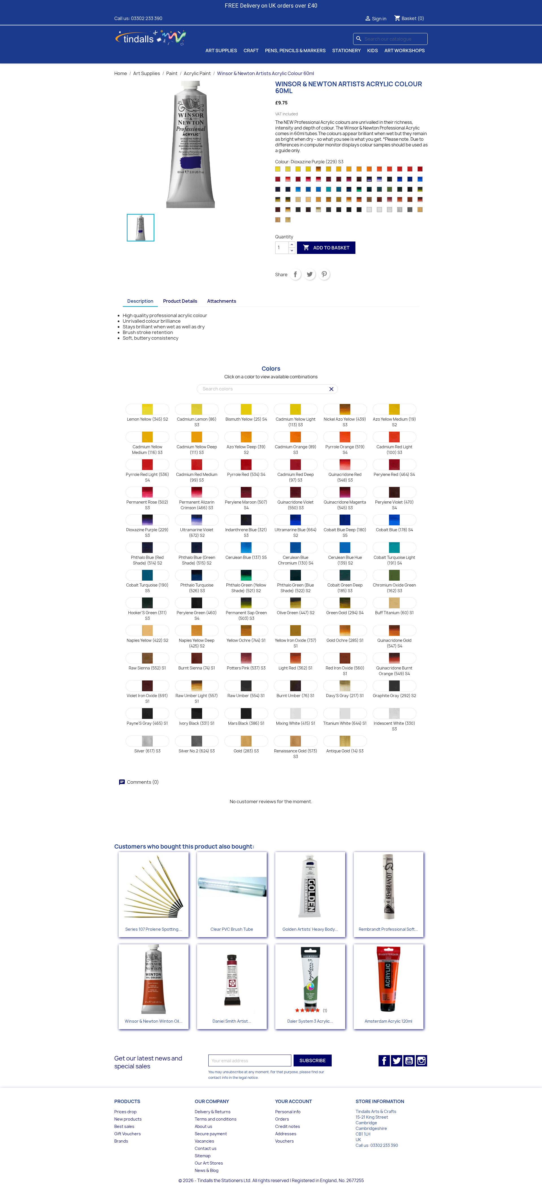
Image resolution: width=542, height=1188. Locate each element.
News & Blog (206, 1170)
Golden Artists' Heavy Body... (310, 929)
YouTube (409, 1060)
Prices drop (125, 1111)
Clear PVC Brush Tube (232, 929)
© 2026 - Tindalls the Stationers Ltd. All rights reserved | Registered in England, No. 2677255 (271, 1180)
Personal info (288, 1111)
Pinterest (324, 274)
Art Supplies (221, 50)
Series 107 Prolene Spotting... (153, 929)
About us (203, 1126)
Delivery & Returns (213, 1111)
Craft (251, 50)
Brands (121, 1141)
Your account (293, 1101)
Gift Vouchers (127, 1133)
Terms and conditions (216, 1119)
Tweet (309, 274)
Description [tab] (140, 301)
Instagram (421, 1060)
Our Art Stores (209, 1163)
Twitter (396, 1060)
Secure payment (211, 1133)
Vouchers (284, 1141)
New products (128, 1119)
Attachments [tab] (221, 301)
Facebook (384, 1060)
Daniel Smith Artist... (232, 1021)
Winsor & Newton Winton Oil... (153, 1021)
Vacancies (204, 1141)
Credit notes (287, 1126)
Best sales (124, 1126)
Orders (282, 1119)
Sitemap (203, 1155)
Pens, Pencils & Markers (295, 50)
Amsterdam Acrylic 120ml (388, 1021)
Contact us (206, 1148)
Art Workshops (404, 50)
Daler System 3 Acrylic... (310, 1021)
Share (295, 274)
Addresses (285, 1133)
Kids (372, 50)
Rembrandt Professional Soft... (388, 929)
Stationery (346, 50)
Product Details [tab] (180, 301)
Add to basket (326, 247)
